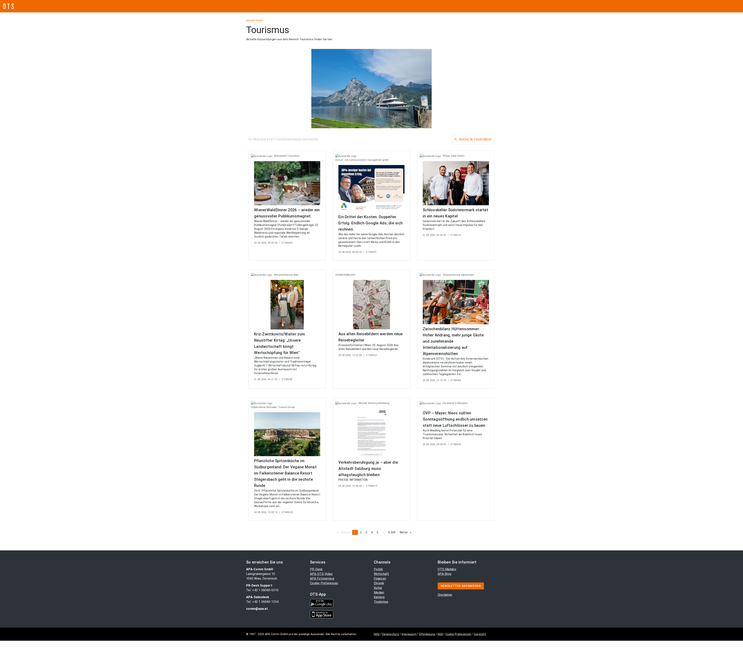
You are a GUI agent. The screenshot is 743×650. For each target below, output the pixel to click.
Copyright (480, 634)
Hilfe (377, 634)
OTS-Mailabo (447, 569)
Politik (378, 569)
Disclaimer (445, 595)
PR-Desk (316, 569)
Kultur (378, 588)
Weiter (406, 532)
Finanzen (380, 578)
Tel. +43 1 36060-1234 (262, 602)
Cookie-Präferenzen (324, 583)
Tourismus (381, 602)
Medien (379, 592)
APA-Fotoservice (322, 578)
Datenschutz (390, 634)
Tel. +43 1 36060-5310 (262, 590)
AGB (440, 634)
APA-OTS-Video (321, 574)
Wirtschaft (381, 574)
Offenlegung (427, 634)
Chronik (379, 583)
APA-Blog (444, 574)
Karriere (379, 597)
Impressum (409, 634)
